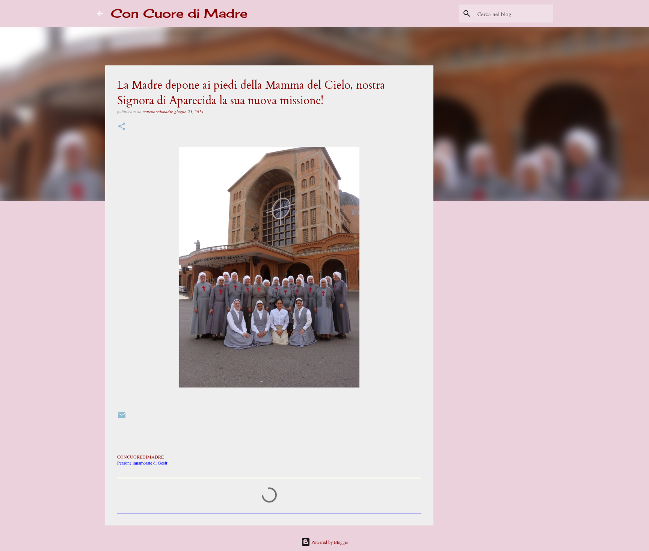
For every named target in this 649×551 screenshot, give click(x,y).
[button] (121, 127)
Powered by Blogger (329, 542)
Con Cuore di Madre (179, 13)
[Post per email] (121, 418)
